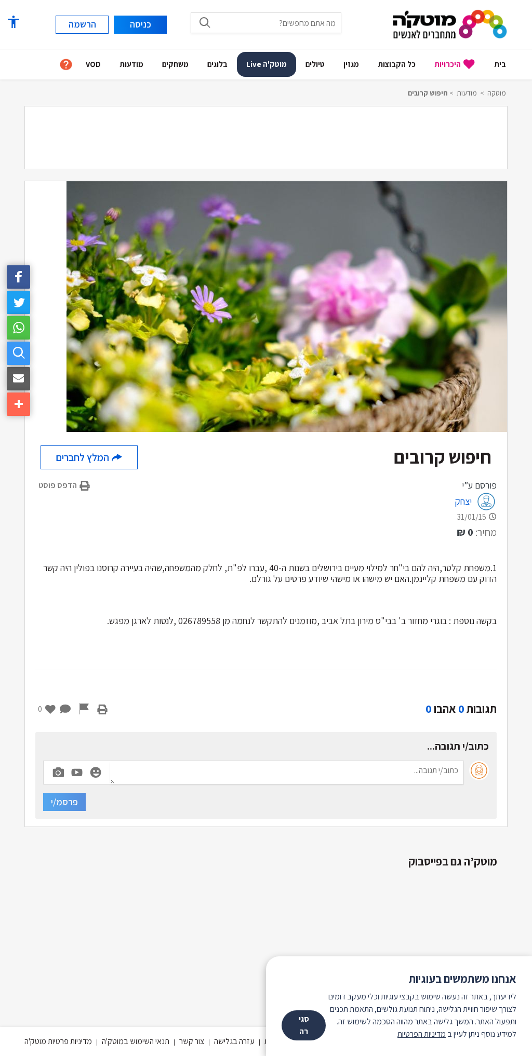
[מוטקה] (450, 24)
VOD (93, 64)
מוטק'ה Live (266, 64)
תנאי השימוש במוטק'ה (135, 1041)
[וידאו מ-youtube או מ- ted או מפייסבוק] (77, 772)
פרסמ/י (64, 802)
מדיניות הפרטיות (421, 1033)
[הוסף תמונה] (58, 770)
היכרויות (447, 64)
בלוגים (217, 64)
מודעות (131, 64)
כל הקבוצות (397, 64)
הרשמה (82, 24)
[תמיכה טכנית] (66, 65)
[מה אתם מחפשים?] (205, 22)
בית (500, 64)
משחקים (175, 64)
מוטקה (496, 93)
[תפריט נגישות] (13, 22)
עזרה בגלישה (234, 1041)
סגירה (304, 1025)
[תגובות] (65, 708)
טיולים (315, 64)
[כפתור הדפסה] (102, 708)
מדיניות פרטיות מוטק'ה (58, 1041)
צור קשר (191, 1041)
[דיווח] (84, 708)
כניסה (140, 24)
